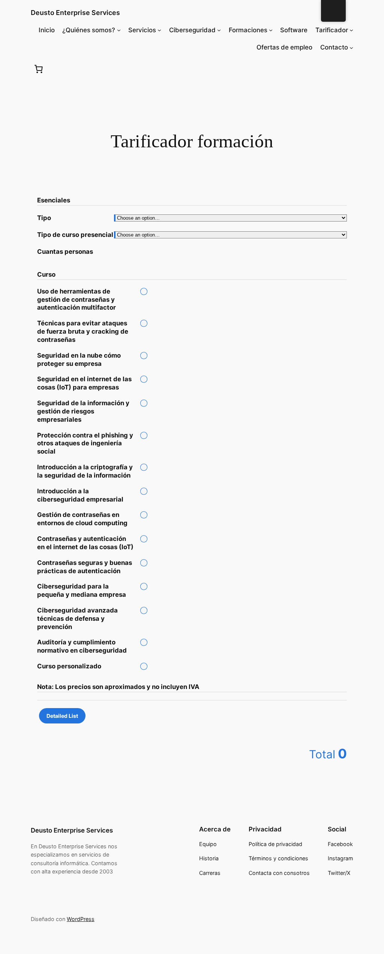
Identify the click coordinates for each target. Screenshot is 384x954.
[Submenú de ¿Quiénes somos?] (119, 30)
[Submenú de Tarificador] (351, 30)
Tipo (44, 218)
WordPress (80, 919)
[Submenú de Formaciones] (271, 30)
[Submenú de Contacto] (351, 47)
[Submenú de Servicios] (159, 30)
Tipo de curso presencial (75, 234)
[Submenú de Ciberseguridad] (219, 30)
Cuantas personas (65, 251)
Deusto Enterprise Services (75, 12)
